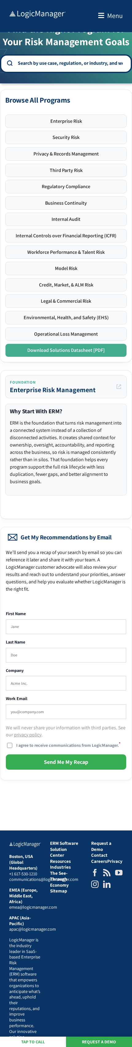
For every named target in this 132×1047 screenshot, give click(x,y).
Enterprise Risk (66, 121)
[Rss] (107, 872)
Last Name (15, 642)
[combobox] (70, 63)
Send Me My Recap (66, 761)
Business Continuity (66, 203)
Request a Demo (99, 1042)
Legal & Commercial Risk (66, 301)
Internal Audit (66, 219)
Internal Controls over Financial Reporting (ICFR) (66, 235)
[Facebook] (95, 872)
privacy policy (27, 734)
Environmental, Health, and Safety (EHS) (66, 317)
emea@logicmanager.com (33, 907)
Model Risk (66, 268)
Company (15, 670)
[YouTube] (118, 872)
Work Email (16, 698)
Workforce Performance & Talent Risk (66, 252)
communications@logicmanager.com (43, 879)
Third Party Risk (66, 170)
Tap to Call (33, 1042)
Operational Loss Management (66, 334)
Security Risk (66, 137)
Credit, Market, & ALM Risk (66, 285)
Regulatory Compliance (66, 186)
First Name (16, 613)
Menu (115, 15)
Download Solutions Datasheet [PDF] (66, 350)
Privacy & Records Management (66, 154)
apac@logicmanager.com (32, 929)
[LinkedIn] (107, 884)
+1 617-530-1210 (23, 874)
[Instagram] (95, 884)
